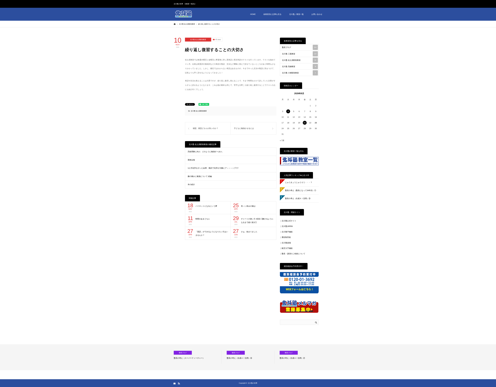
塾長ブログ (299, 47)
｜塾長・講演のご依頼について (292, 254)
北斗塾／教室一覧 (296, 14)
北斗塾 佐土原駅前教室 (198, 39)
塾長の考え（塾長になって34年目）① (300, 190)
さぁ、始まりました (249, 232)
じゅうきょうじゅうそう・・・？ (298, 182)
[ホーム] (175, 24)
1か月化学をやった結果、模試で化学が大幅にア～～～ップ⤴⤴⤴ (213, 168)
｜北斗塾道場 (285, 243)
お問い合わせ (316, 14)
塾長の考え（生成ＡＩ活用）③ (297, 198)
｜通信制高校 (285, 237)
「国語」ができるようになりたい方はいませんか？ (211, 233)
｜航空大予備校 (286, 248)
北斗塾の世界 (252, 383)
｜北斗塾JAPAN (286, 226)
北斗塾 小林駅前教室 (299, 73)
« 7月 (282, 140)
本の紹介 (191, 184)
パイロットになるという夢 (206, 206)
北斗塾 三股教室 (299, 54)
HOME (253, 14)
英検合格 (191, 160)
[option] (208, 357)
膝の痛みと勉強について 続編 (200, 176)
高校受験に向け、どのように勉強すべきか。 (206, 152)
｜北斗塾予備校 (286, 232)
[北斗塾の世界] (183, 14)
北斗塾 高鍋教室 (299, 66)
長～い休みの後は (248, 206)
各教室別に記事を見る (272, 14)
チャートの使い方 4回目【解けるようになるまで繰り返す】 (257, 220)
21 (305, 123)
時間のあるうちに (202, 219)
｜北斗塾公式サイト (288, 221)
